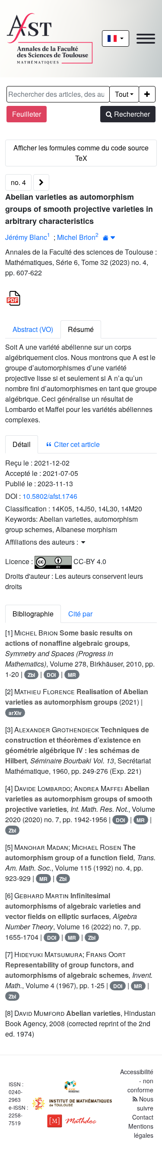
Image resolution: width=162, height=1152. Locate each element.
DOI (51, 675)
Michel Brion (76, 237)
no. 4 (18, 182)
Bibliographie (33, 614)
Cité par (80, 614)
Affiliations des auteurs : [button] (42, 542)
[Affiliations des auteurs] (109, 238)
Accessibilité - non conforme (136, 1080)
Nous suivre (145, 1103)
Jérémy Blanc (26, 237)
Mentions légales (140, 1130)
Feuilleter (26, 114)
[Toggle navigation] (146, 38)
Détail (22, 444)
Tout (121, 94)
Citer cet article (76, 444)
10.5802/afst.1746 (49, 496)
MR (72, 675)
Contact (142, 1117)
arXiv (15, 713)
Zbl (31, 675)
